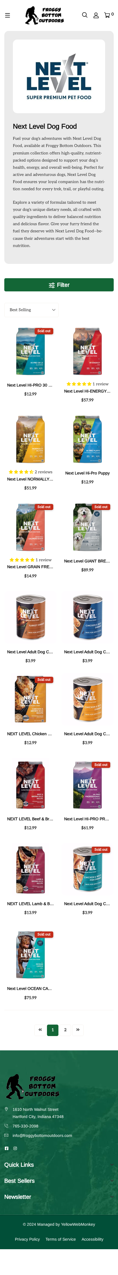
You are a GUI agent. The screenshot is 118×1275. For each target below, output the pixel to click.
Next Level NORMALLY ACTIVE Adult (40, 479)
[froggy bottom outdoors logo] (44, 15)
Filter (62, 285)
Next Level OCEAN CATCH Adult (36, 988)
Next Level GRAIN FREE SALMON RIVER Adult (50, 566)
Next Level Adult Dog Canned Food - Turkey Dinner (53, 652)
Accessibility (92, 1239)
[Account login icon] (96, 15)
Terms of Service (61, 1239)
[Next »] (78, 1030)
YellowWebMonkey (78, 1224)
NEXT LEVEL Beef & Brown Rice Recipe (43, 819)
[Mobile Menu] (7, 15)
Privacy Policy (27, 1239)
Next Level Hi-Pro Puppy (87, 473)
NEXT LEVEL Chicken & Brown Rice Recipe (46, 733)
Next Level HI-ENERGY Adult (90, 391)
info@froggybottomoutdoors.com (42, 1135)
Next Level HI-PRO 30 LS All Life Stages (43, 385)
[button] (80, 384)
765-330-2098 (25, 1126)
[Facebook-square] (6, 1148)
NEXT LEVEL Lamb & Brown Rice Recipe (44, 903)
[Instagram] (15, 1148)
